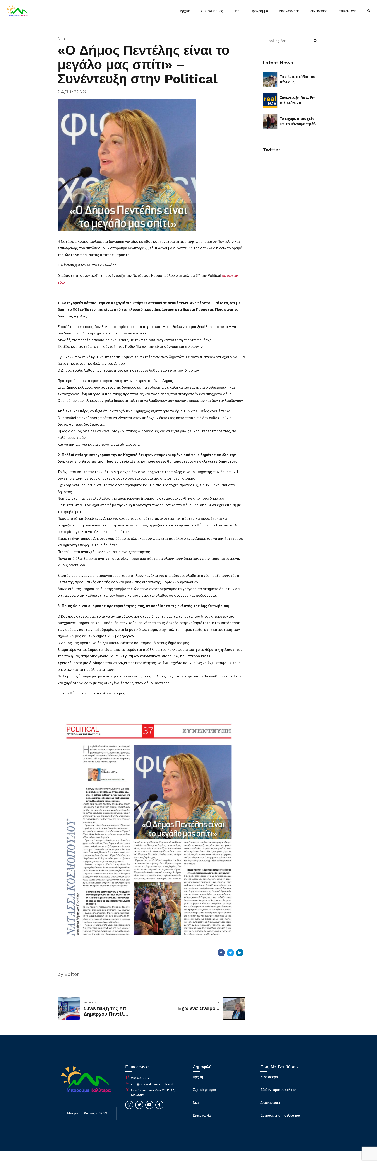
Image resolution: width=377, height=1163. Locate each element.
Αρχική (185, 11)
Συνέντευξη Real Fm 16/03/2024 (298, 100)
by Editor (68, 974)
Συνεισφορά (319, 11)
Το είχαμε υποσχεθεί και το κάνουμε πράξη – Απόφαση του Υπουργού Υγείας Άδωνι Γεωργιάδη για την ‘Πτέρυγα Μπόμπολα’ (298, 121)
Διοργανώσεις (289, 11)
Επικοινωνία (347, 11)
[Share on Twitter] (230, 952)
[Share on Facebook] (221, 952)
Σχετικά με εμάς (204, 1090)
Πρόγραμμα (259, 11)
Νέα (237, 11)
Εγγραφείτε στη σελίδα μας (280, 1115)
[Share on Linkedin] (239, 952)
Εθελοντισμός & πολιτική (278, 1090)
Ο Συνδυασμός (212, 11)
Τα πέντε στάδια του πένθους (297, 79)
